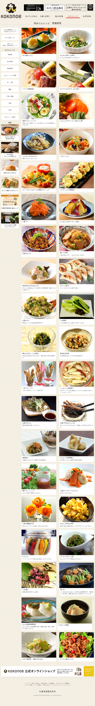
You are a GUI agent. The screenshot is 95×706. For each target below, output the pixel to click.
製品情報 (59, 16)
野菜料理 (10, 68)
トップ (28, 683)
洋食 (10, 103)
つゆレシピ (10, 44)
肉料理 (10, 54)
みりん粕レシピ (10, 37)
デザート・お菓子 (9, 117)
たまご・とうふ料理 (10, 75)
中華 (10, 110)
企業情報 (87, 16)
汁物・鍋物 (9, 96)
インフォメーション (56, 685)
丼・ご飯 (10, 82)
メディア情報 (29, 685)
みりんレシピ (73, 16)
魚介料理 (10, 61)
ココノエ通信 (38, 685)
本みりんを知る (31, 16)
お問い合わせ (46, 685)
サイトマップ (66, 685)
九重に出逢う (45, 16)
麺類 (10, 89)
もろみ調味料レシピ (10, 30)
